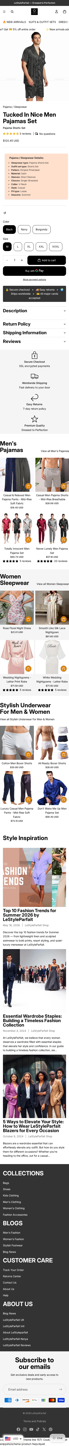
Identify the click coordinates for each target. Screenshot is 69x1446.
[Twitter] (44, 1429)
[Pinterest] (50, 1429)
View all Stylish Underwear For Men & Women (27, 719)
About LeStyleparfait (15, 1332)
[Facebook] (18, 1429)
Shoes (6, 1189)
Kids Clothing (11, 1195)
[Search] (12, 12)
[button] (11, 133)
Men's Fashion (11, 1232)
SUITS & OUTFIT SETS (42, 21)
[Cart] (65, 12)
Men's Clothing (12, 1201)
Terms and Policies (34, 1421)
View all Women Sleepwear (53, 583)
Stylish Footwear (13, 1245)
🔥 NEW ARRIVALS (14, 21)
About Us (8, 1289)
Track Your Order (13, 1269)
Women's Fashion (13, 1239)
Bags (6, 1182)
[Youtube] (31, 1429)
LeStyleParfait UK (13, 1319)
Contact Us (9, 1282)
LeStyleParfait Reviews (17, 1345)
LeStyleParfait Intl (13, 1326)
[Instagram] (25, 1429)
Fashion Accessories (15, 1214)
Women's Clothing (14, 1208)
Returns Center (12, 1276)
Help (5, 1295)
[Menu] (4, 11)
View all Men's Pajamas (55, 451)
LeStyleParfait (38, 1413)
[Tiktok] (38, 1429)
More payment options (34, 279)
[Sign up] (60, 1389)
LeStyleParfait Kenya (15, 1338)
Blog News (9, 1251)
